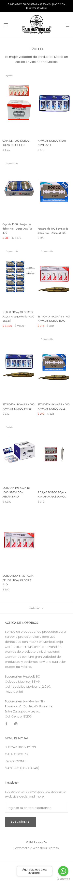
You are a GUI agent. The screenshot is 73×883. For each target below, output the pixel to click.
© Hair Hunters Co (36, 842)
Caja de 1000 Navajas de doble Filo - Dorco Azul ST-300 (17, 228)
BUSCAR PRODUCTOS (20, 747)
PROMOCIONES (15, 761)
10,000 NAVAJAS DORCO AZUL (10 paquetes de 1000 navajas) (18, 316)
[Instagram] (15, 723)
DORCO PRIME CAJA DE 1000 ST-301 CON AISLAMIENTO (16, 492)
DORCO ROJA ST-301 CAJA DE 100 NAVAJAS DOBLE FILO (17, 580)
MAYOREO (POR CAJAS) (22, 768)
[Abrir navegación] (6, 24)
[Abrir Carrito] (67, 25)
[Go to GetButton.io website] (63, 879)
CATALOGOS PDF (17, 754)
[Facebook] (6, 723)
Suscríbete (20, 822)
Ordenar (35, 608)
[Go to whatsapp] (63, 871)
